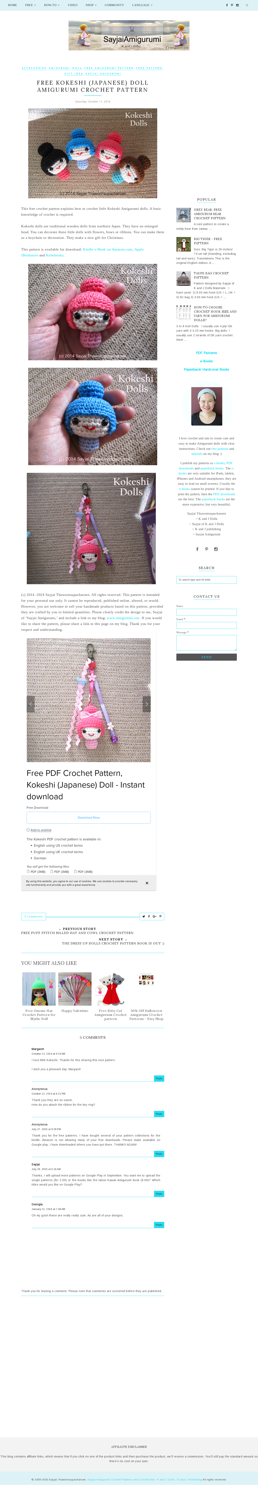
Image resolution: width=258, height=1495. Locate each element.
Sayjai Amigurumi (103, 74)
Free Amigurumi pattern (109, 68)
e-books (219, 463)
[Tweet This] (144, 916)
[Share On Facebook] (149, 916)
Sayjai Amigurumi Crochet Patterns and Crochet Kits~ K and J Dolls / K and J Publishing (144, 1479)
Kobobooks (55, 255)
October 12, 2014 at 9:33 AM (48, 1053)
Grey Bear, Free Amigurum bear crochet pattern (210, 214)
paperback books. (213, 468)
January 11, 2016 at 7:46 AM (48, 1209)
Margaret (38, 1049)
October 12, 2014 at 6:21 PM (49, 1093)
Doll (77, 68)
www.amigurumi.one (123, 618)
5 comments (33, 916)
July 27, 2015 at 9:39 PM (46, 1129)
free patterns (219, 448)
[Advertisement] (92, 1336)
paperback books (213, 499)
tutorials (197, 453)
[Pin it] (160, 916)
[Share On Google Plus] (155, 916)
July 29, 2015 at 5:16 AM (46, 1169)
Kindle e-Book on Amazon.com (107, 249)
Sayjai (36, 1164)
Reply (159, 1078)
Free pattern (149, 68)
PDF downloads (224, 494)
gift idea (73, 74)
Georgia (37, 1204)
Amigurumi (59, 68)
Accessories (34, 68)
